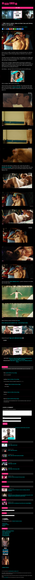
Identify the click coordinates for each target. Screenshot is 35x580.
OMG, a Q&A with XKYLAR (12, 445)
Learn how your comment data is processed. (22, 427)
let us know (6, 577)
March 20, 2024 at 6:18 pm (12, 398)
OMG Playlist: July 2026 (12, 463)
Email (4, 419)
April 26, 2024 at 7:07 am (10, 372)
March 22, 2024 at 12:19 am (13, 384)
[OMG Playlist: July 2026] (4, 464)
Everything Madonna (6, 535)
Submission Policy (5, 524)
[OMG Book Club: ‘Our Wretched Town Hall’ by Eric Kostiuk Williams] (4, 504)
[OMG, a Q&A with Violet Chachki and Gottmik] (4, 456)
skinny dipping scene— (15, 281)
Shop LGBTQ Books (5, 533)
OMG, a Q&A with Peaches (12, 450)
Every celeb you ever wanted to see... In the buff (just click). (15, 322)
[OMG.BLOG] (9, 3)
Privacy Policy (4, 523)
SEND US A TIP (16, 571)
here (18, 83)
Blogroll (3, 525)
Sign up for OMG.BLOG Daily (15, 338)
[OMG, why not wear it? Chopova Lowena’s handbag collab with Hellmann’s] (4, 490)
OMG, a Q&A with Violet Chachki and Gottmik (16, 455)
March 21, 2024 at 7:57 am (12, 379)
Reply (16, 372)
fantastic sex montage (6, 167)
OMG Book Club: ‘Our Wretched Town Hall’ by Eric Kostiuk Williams (19, 503)
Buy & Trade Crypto (5, 534)
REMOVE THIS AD (17, 19)
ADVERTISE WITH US (11, 571)
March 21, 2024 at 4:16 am (12, 392)
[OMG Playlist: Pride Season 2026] (4, 469)
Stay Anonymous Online (6, 532)
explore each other (17, 87)
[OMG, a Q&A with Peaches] (4, 451)
